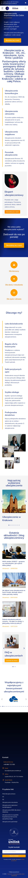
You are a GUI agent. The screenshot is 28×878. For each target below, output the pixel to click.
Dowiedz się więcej (11, 660)
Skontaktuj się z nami (12, 212)
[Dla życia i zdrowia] (14, 292)
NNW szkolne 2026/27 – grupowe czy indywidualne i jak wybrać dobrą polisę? (13, 563)
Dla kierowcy (14, 271)
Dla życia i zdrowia (14, 299)
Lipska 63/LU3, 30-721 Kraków (11, 2)
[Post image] (14, 551)
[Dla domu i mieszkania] (14, 278)
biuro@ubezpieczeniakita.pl (10, 3)
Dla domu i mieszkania (14, 285)
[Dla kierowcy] (14, 264)
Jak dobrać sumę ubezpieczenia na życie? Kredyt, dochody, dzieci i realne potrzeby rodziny (13, 592)
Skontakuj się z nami (12, 40)
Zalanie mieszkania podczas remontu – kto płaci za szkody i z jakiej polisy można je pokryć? (13, 621)
